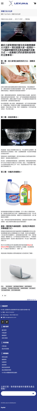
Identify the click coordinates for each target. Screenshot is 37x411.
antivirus (28, 286)
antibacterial (18, 286)
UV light (32, 288)
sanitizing (24, 288)
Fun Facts (7, 14)
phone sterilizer (13, 288)
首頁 (2, 14)
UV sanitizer (6, 290)
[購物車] (34, 4)
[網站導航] (2, 4)
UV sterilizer (15, 290)
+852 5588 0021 (13, 315)
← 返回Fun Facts (30, 300)
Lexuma (4, 288)
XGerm (29, 245)
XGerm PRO (5, 247)
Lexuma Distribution (10, 403)
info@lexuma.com (11, 317)
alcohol (9, 286)
